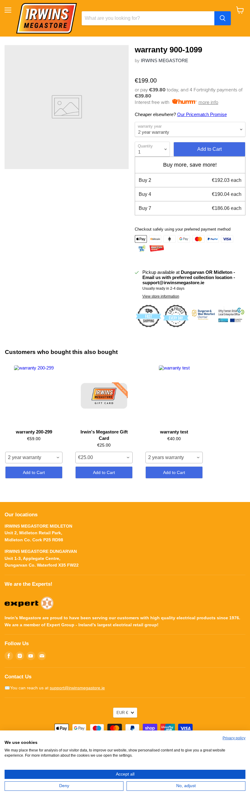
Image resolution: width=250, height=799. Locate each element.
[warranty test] (174, 395)
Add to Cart (34, 472)
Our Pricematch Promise (202, 114)
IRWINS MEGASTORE (164, 60)
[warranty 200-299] (33, 395)
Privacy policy (234, 738)
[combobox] (33, 457)
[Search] (222, 18)
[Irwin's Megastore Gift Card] (104, 395)
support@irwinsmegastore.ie (77, 687)
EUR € (122, 712)
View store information (160, 296)
